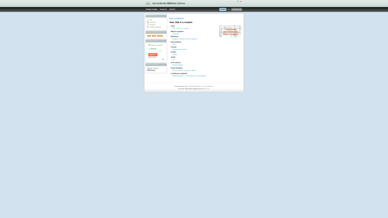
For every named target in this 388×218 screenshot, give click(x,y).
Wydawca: (175, 36)
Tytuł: (173, 26)
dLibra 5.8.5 (206, 88)
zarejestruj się (236, 9)
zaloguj (223, 9)
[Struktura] (148, 24)
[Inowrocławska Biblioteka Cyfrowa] (148, 3)
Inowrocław (175, 34)
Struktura (152, 24)
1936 (173, 44)
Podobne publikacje (155, 27)
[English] (238, 1)
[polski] (241, 1)
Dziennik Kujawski (177, 65)
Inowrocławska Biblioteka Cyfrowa (168, 3)
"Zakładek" (156, 68)
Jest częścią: (176, 62)
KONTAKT (172, 9)
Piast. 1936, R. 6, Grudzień (180, 28)
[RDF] (149, 36)
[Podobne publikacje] (148, 27)
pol (173, 59)
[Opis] (148, 19)
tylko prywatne (153, 57)
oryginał (174, 54)
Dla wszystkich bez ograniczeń (181, 70)
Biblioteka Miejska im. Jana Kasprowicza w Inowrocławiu (189, 76)
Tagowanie (153, 48)
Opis (151, 19)
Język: (173, 57)
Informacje (153, 22)
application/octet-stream (179, 49)
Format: (174, 47)
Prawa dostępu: (177, 68)
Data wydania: (176, 42)
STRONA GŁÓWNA (151, 9)
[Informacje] (148, 22)
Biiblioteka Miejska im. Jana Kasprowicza (201, 86)
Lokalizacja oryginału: (179, 73)
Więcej (194, 70)
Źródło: (173, 52)
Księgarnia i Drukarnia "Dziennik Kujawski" (184, 39)
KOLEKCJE (163, 9)
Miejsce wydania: (177, 31)
